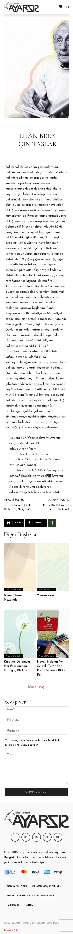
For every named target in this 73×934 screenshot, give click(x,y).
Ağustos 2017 (13, 590)
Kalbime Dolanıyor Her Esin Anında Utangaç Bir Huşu (17, 666)
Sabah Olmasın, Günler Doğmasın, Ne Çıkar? (18, 507)
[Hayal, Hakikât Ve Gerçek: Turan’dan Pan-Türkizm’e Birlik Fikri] (53, 634)
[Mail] (36, 837)
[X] (47, 837)
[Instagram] (25, 837)
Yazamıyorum (46, 595)
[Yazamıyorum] (53, 567)
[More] (52, 523)
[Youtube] (58, 837)
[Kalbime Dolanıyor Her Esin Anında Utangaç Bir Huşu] (20, 634)
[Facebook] (15, 837)
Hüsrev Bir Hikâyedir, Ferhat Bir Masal (55, 507)
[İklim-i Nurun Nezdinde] (20, 567)
